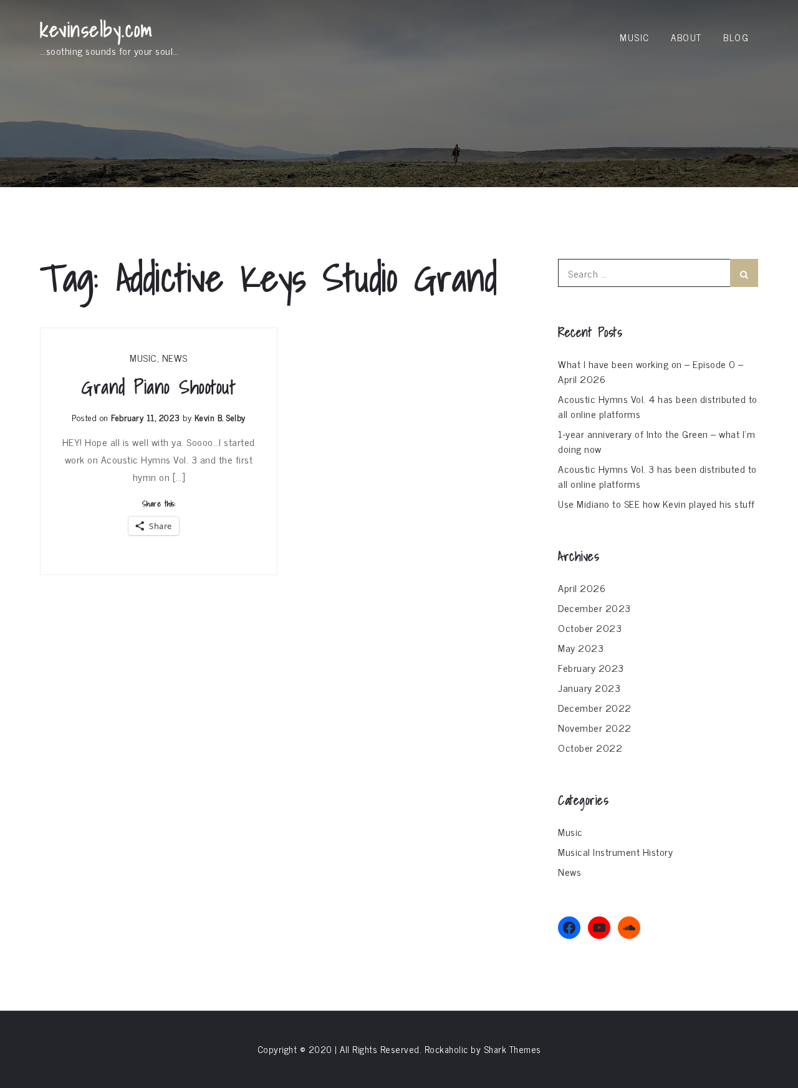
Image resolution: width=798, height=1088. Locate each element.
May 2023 (580, 647)
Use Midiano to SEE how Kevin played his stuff (656, 503)
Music (635, 37)
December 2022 (595, 707)
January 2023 (589, 687)
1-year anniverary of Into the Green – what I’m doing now (656, 441)
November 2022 (595, 727)
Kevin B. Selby (220, 417)
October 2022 (590, 747)
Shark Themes (512, 1049)
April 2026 (581, 588)
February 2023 (591, 667)
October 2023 (590, 627)
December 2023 (594, 608)
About (686, 37)
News (175, 357)
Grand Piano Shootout (158, 387)
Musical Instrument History (615, 851)
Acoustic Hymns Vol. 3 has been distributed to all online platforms (657, 476)
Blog (736, 37)
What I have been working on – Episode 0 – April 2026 (651, 371)
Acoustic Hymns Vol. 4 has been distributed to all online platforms (657, 406)
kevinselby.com (96, 29)
